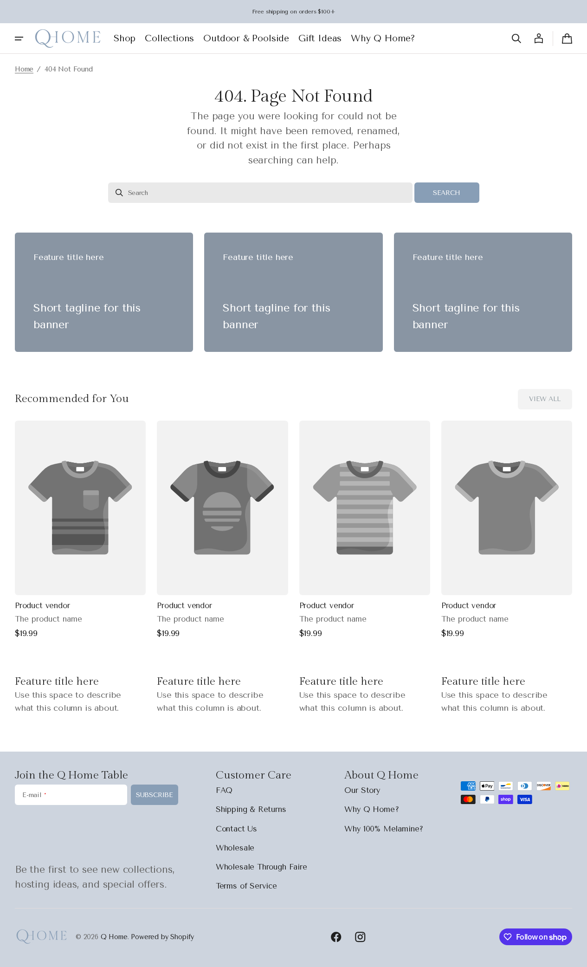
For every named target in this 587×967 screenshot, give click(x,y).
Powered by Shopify (162, 937)
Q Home (114, 937)
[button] (516, 38)
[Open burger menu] (19, 38)
